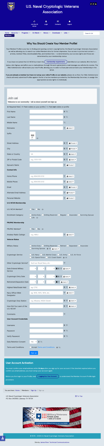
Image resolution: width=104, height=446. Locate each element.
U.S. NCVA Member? (15, 209)
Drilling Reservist (50, 215)
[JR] (32, 137)
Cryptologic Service (14, 255)
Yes (33, 209)
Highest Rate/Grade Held (16, 287)
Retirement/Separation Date (17, 282)
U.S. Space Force (38, 257)
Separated (73, 246)
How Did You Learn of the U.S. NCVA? (17, 307)
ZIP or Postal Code (14, 160)
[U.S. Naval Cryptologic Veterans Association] (11, 6)
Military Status (12, 246)
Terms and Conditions (15, 347)
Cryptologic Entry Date (16, 276)
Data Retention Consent (16, 342)
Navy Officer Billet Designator (14, 294)
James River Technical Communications (54, 442)
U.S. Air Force (75, 255)
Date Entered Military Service (15, 269)
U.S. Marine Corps (49, 255)
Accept (43, 347)
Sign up (34, 353)
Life (33, 218)
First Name (11, 112)
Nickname (11, 128)
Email (9, 187)
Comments (11, 314)
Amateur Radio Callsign (16, 235)
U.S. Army (63, 255)
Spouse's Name (13, 165)
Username (11, 325)
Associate (73, 215)
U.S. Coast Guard (54, 257)
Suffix (9, 133)
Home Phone (12, 176)
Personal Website (13, 198)
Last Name (11, 117)
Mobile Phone (12, 182)
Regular (63, 215)
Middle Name (12, 123)
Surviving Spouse (87, 215)
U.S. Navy (35, 255)
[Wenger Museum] (93, 4)
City (8, 149)
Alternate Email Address (16, 193)
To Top (79, 396)
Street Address (12, 143)
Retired (63, 246)
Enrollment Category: (15, 215)
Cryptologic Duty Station (16, 301)
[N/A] (32, 135)
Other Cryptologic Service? (17, 263)
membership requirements (56, 62)
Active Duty (36, 215)
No (39, 209)
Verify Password (13, 336)
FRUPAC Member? (14, 229)
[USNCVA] (91, 4)
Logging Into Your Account (48, 376)
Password (11, 331)
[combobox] (70, 128)
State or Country (13, 154)
